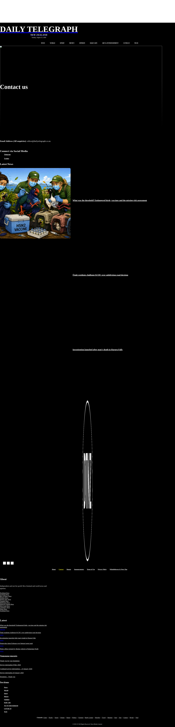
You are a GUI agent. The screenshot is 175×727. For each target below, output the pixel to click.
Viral (137, 717)
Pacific (51, 717)
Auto (115, 717)
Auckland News (4, 594)
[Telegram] (1, 154)
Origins (62, 717)
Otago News (3, 609)
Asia (120, 717)
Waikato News (4, 598)
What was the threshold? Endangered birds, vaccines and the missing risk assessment (110, 200)
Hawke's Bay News (5, 599)
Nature (68, 717)
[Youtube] (12, 563)
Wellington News (5, 603)
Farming (80, 717)
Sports (56, 717)
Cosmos (125, 717)
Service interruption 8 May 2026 (10, 665)
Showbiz (97, 717)
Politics (74, 717)
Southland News (4, 611)
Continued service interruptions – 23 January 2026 (16, 669)
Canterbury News (5, 607)
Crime (45, 717)
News (1, 635)
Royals (132, 717)
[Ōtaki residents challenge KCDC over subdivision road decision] (35, 278)
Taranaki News (4, 601)
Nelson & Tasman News (7, 604)
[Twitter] (1, 158)
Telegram (7, 154)
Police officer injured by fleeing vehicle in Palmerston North (19, 649)
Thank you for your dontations (10, 661)
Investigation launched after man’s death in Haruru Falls (98, 349)
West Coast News (5, 606)
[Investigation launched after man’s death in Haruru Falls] (35, 352)
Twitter (6, 158)
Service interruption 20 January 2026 (12, 673)
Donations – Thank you (7, 677)
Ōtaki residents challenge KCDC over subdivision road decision (100, 275)
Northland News (4, 593)
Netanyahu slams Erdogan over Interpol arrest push (16, 643)
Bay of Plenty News (5, 596)
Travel (104, 717)
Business (110, 717)
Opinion (2, 629)
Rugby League (89, 717)
